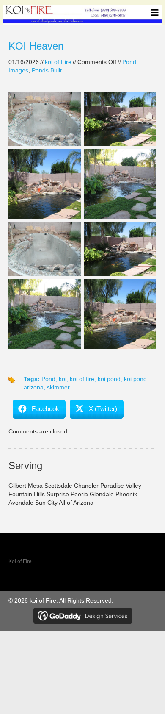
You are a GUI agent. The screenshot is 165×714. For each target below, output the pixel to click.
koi (62, 378)
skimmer (58, 387)
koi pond (109, 378)
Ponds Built (47, 70)
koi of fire (82, 378)
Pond (48, 378)
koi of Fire (58, 61)
